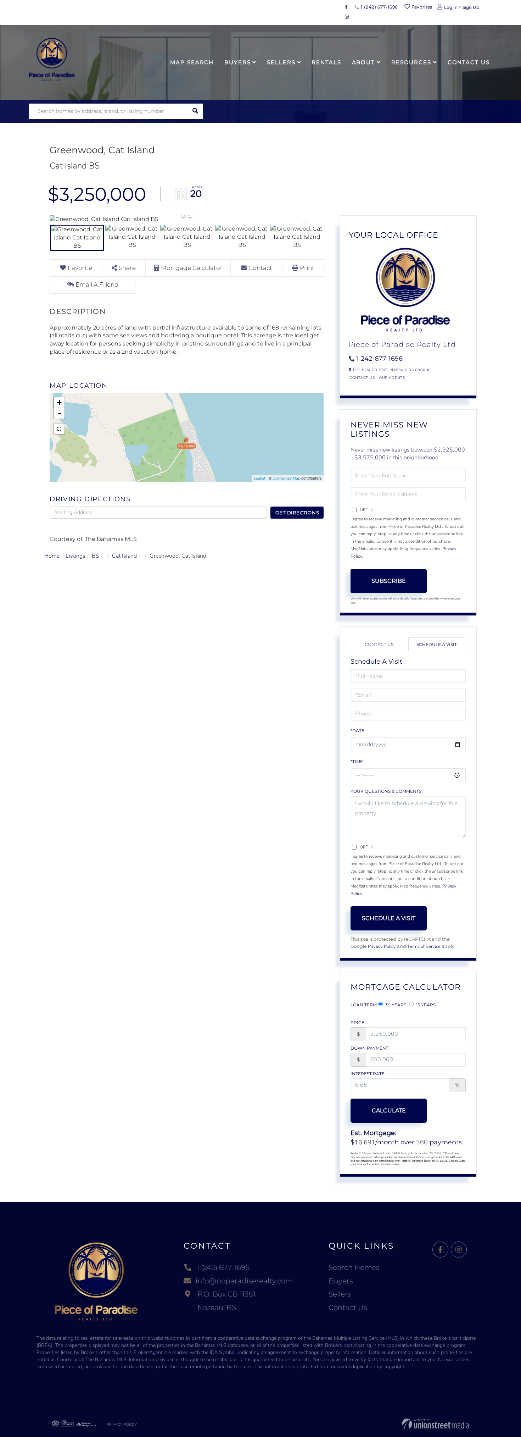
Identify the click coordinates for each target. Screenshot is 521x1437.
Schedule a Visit (436, 644)
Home (51, 556)
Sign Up (471, 7)
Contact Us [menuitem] (469, 62)
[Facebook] (440, 1250)
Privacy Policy (382, 946)
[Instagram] (458, 1250)
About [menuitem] (363, 62)
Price (357, 1022)
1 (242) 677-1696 (378, 7)
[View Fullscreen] (59, 429)
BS (95, 556)
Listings (75, 556)
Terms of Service (424, 946)
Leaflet (259, 478)
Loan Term (364, 1004)
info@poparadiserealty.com (244, 1281)
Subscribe (388, 580)
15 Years (425, 1004)
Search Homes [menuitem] (354, 1267)
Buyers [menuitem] (237, 62)
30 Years (395, 1004)
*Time (357, 761)
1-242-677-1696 (379, 359)
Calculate (389, 1110)
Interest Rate (368, 1073)
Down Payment (369, 1048)
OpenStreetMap (286, 478)
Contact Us (362, 377)
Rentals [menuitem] (326, 62)
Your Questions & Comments (386, 791)
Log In (451, 7)
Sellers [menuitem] (281, 62)
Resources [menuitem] (411, 62)
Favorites (421, 7)
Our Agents (392, 377)
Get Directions (297, 512)
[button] (195, 111)
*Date (357, 730)
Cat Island (124, 556)
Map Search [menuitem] (192, 62)
